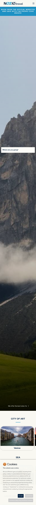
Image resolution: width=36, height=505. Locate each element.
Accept (20, 496)
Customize (29, 496)
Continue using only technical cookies (20, 500)
